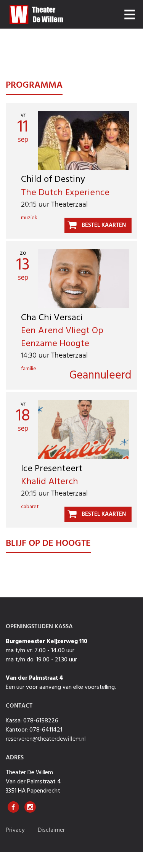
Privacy (16, 830)
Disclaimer (51, 830)
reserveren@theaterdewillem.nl (46, 739)
